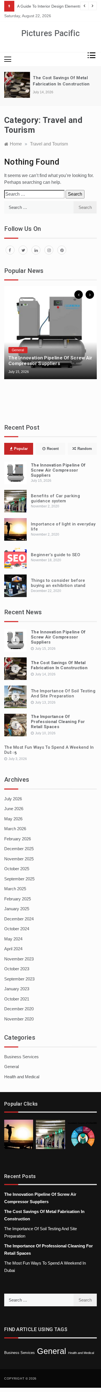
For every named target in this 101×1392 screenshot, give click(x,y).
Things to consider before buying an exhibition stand (58, 583)
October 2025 (16, 868)
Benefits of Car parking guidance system (55, 498)
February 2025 (17, 898)
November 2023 (19, 958)
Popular (21, 449)
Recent (53, 449)
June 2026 (13, 808)
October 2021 (16, 999)
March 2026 (15, 828)
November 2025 (19, 858)
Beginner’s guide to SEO (55, 554)
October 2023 (16, 968)
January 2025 (16, 908)
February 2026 (17, 838)
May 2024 (13, 938)
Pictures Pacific (50, 33)
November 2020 (19, 1019)
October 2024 (16, 928)
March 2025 (15, 888)
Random (84, 449)
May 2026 (13, 818)
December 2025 (19, 848)
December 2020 (19, 1008)
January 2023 (16, 988)
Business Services (21, 1056)
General (18, 350)
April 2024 (13, 948)
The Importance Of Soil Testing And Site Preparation (63, 693)
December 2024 (19, 918)
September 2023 (19, 978)
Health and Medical (21, 1076)
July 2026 (13, 798)
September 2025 (19, 878)
